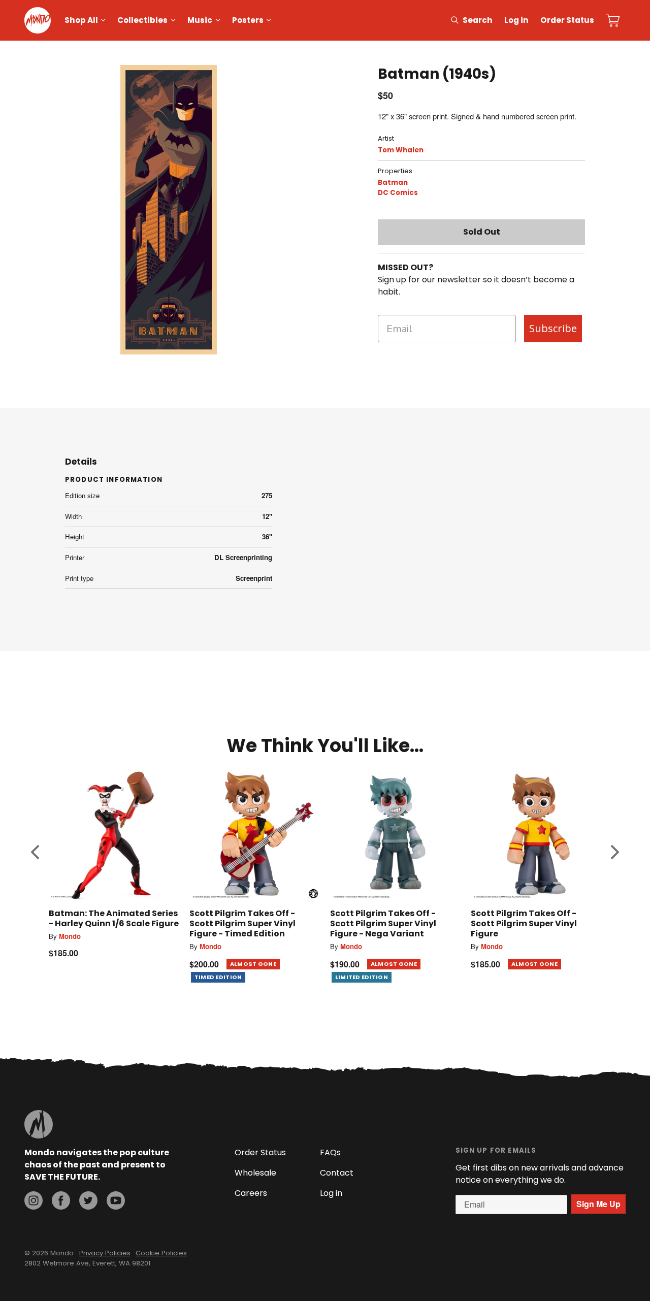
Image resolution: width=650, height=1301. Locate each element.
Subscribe (553, 328)
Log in (516, 20)
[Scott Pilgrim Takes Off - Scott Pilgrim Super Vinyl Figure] (536, 835)
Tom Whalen (401, 150)
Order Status (567, 20)
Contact (336, 1173)
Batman (393, 182)
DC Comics (398, 193)
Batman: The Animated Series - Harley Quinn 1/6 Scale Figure (114, 918)
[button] (35, 851)
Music (199, 20)
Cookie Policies (161, 1253)
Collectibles (142, 20)
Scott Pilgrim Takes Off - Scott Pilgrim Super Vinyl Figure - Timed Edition (242, 923)
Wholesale (255, 1173)
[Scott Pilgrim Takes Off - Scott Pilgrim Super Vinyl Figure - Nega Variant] (395, 835)
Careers (251, 1193)
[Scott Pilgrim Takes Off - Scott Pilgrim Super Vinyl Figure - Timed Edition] (254, 835)
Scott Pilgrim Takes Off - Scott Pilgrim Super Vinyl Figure (524, 923)
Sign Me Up (598, 1204)
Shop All (81, 20)
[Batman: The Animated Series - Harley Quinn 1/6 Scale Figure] (114, 835)
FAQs (330, 1152)
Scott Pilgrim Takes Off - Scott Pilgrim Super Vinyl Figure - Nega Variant (383, 923)
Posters (248, 20)
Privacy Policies (105, 1253)
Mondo (70, 936)
